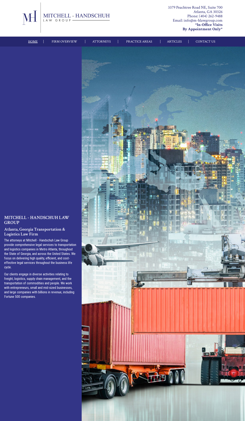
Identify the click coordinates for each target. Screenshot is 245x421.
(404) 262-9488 (210, 16)
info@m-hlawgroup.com (203, 20)
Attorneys (101, 41)
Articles (174, 41)
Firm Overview (64, 41)
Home (33, 41)
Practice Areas (139, 41)
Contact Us (205, 41)
